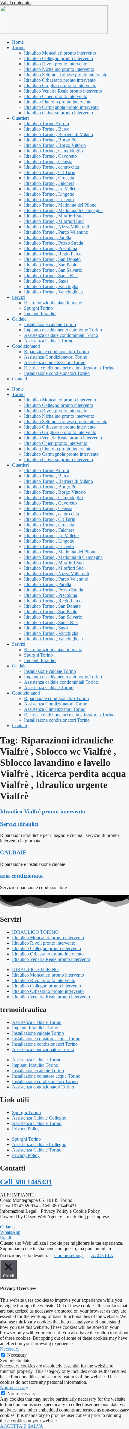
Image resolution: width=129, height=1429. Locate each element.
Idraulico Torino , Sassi (46, 281)
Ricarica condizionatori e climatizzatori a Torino (69, 367)
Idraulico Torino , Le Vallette (51, 188)
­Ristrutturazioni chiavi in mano (53, 302)
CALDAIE (13, 852)
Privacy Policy (26, 1128)
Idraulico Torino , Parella (47, 237)
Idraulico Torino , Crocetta (49, 177)
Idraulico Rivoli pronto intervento (55, 63)
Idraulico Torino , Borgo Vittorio (55, 145)
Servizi (18, 297)
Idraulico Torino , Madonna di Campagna (63, 210)
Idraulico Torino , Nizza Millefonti (56, 226)
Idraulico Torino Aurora (46, 123)
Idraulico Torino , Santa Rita (51, 275)
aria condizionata (21, 876)
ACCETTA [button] (102, 1255)
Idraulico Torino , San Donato (52, 259)
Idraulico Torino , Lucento (49, 199)
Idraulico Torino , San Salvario (53, 270)
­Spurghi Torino (38, 308)
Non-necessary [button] (14, 1387)
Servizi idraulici (19, 824)
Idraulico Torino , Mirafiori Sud (54, 215)
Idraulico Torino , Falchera (49, 183)
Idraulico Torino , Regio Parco (53, 253)
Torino (18, 47)
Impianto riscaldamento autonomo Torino (63, 329)
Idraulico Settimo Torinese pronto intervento (65, 74)
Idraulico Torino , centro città (51, 167)
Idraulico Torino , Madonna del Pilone (60, 205)
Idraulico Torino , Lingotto (49, 194)
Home (18, 42)
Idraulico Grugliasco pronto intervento (60, 85)
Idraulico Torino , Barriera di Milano (58, 134)
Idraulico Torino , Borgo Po (50, 139)
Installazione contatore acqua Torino (46, 1038)
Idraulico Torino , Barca (46, 128)
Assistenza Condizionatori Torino (55, 357)
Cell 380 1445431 (26, 1182)
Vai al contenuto (15, 2)
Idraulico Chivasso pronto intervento (58, 112)
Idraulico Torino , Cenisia (48, 161)
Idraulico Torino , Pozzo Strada (53, 243)
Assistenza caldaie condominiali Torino (61, 335)
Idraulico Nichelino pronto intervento (59, 69)
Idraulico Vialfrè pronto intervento (42, 811)
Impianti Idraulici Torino (35, 1027)
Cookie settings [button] (68, 1255)
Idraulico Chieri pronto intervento (55, 96)
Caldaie (19, 319)
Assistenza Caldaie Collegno (39, 1117)
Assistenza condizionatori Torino (43, 1049)
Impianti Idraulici (40, 313)
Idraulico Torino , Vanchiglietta (53, 291)
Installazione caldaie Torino (50, 324)
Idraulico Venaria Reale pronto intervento (63, 90)
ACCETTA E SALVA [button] (21, 1426)
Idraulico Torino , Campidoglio (53, 150)
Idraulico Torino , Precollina (50, 248)
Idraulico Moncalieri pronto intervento (60, 52)
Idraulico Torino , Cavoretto (50, 156)
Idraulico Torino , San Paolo (50, 264)
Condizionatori (26, 346)
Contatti (19, 378)
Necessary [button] (10, 1348)
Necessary (17, 1355)
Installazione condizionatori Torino (57, 373)
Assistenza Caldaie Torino (49, 340)
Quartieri (20, 118)
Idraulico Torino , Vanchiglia (51, 286)
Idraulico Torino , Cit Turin (49, 172)
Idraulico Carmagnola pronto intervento (61, 107)
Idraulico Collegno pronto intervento (58, 58)
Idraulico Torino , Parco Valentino (56, 232)
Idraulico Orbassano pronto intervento (60, 80)
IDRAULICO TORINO (35, 932)
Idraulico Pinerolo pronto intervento (58, 101)
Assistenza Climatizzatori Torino (55, 362)
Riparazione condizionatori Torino (56, 351)
